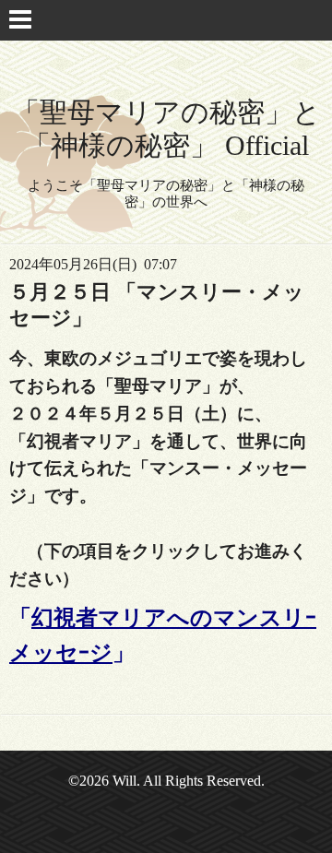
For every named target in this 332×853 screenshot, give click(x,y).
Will (124, 780)
